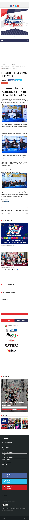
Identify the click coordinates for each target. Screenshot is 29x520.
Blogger (24, 518)
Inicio (9, 3)
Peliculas (5, 464)
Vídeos (4, 466)
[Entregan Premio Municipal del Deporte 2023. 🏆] (18, 426)
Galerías (5, 454)
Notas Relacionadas (8, 220)
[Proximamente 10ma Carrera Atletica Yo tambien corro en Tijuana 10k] (14, 233)
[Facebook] (11, 6)
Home (2, 66)
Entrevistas (5, 449)
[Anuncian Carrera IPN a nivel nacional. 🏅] (14, 259)
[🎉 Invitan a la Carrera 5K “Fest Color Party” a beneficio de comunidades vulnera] (18, 421)
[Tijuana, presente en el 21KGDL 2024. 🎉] (11, 426)
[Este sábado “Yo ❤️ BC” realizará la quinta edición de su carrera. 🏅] (25, 426)
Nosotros (14, 3)
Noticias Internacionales (8, 457)
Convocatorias (6, 447)
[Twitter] (16, 6)
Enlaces (8, 320)
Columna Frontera (6, 445)
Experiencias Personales (8, 452)
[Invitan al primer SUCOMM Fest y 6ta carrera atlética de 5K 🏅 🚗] (25, 421)
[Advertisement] (14, 54)
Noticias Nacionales (7, 462)
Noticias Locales (7, 66)
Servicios (19, 3)
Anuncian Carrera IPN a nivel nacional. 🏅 (9, 270)
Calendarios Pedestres (7, 442)
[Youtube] (13, 6)
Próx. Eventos (21, 320)
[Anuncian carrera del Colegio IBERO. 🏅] (4, 426)
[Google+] (18, 6)
